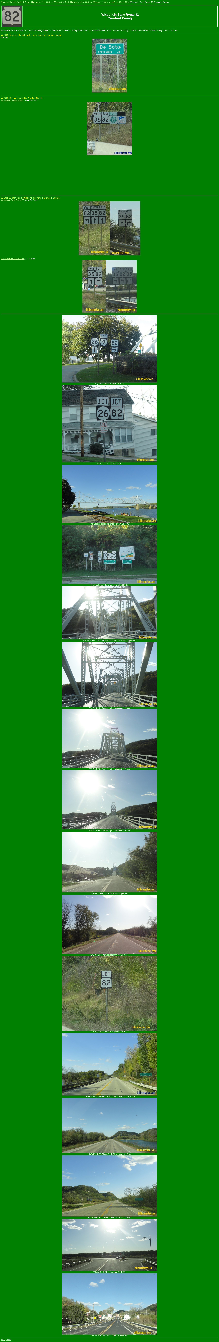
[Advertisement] (109, 176)
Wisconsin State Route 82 (115, 2)
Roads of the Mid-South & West (15, 2)
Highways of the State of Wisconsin (47, 2)
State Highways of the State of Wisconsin (83, 2)
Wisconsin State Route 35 (12, 100)
